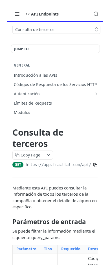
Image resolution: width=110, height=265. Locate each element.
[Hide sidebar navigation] (102, 77)
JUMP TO (21, 49)
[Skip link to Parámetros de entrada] (8, 222)
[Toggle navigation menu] (16, 13)
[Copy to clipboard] (95, 165)
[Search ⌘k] (95, 13)
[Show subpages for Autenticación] (96, 94)
